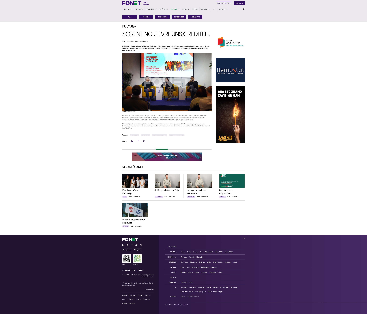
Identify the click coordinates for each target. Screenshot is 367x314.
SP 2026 (173, 277)
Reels (183, 297)
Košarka (190, 272)
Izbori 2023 (209, 252)
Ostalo (220, 272)
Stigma (220, 292)
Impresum (146, 299)
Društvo (141, 295)
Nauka (209, 262)
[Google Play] (126, 250)
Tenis (197, 272)
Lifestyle (184, 283)
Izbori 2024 (219, 252)
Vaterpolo (212, 272)
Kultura (147, 295)
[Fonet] (135, 3)
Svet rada (184, 262)
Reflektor (184, 292)
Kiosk (191, 292)
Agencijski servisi (223, 3)
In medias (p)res (200, 292)
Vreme (234, 262)
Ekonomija (132, 295)
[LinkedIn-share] (132, 141)
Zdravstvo (193, 262)
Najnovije (172, 247)
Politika (124, 295)
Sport (124, 299)
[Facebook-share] (138, 141)
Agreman (184, 288)
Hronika (228, 262)
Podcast (190, 297)
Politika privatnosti (128, 303)
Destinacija (233, 288)
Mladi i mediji (212, 292)
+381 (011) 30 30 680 (129, 275)
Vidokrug (192, 288)
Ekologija (199, 257)
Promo (196, 297)
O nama (138, 299)
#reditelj (134, 135)
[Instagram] (127, 245)
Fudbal (183, 272)
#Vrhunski (145, 135)
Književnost (179, 17)
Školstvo (202, 262)
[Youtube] (136, 245)
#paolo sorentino (159, 135)
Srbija (183, 252)
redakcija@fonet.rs (147, 277)
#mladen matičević (176, 135)
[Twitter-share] (144, 141)
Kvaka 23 (201, 288)
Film (129, 17)
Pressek (208, 288)
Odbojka (204, 272)
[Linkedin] (123, 245)
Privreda (184, 257)
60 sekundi (224, 288)
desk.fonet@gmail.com (146, 275)
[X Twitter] (141, 245)
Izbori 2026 (229, 252)
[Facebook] (131, 245)
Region (189, 252)
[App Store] (137, 250)
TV (175, 288)
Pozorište (162, 17)
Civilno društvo (218, 262)
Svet (201, 252)
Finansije (192, 257)
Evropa (195, 252)
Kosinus (215, 288)
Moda (191, 283)
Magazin (131, 299)
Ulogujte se (239, 3)
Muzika (146, 17)
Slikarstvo (195, 17)
